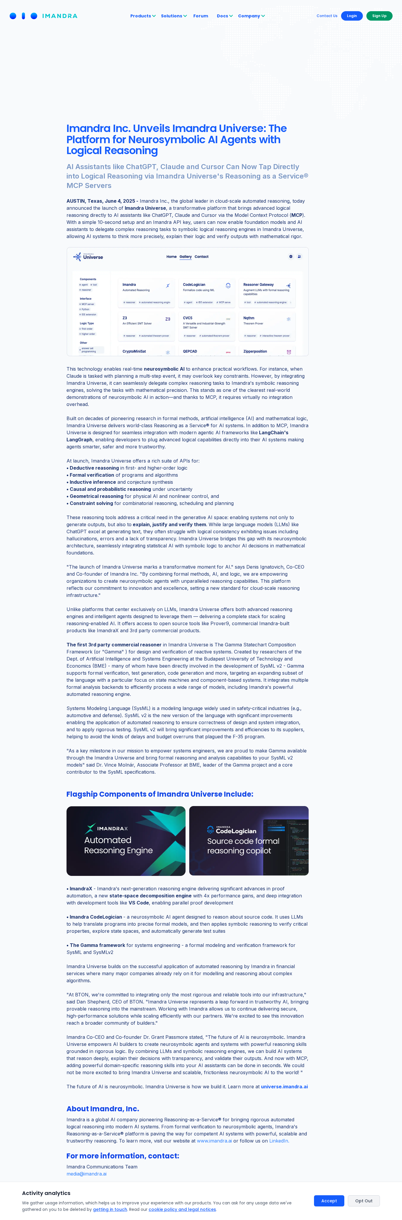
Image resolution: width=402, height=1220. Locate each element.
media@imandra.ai (87, 1174)
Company (249, 16)
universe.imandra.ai (284, 1086)
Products (140, 16)
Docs (222, 16)
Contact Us (327, 16)
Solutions (171, 16)
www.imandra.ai (214, 1141)
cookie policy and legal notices (182, 1209)
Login (352, 15)
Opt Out (364, 1201)
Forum (200, 16)
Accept (329, 1201)
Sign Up (379, 15)
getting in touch (110, 1209)
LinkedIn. (279, 1141)
